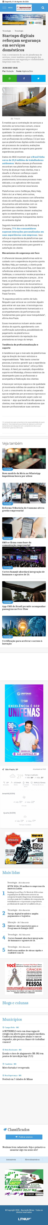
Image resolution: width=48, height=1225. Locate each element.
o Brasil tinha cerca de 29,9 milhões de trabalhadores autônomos (23, 160)
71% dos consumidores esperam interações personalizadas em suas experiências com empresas (23, 231)
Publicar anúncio (26, 1137)
